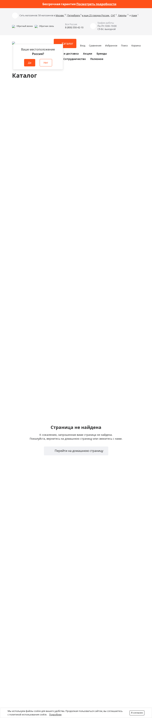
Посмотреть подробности (96, 4)
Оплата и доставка (66, 53)
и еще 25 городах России (96, 15)
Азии (134, 15)
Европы (122, 15)
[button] (22, 26)
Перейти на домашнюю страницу (78, 451)
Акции (87, 53)
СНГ (113, 15)
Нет (46, 62)
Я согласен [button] (137, 712)
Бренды (102, 53)
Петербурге (73, 15)
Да (29, 62)
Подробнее (55, 714)
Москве (60, 15)
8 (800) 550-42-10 (74, 27)
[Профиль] (82, 42)
